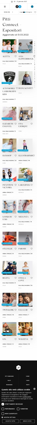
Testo (27, 385)
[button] (18, 417)
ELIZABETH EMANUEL (8, 125)
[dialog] (18, 405)
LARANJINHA (24, 185)
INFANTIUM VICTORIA (8, 186)
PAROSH (22, 249)
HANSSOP (7, 156)
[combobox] (34, 389)
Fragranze (9, 385)
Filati (9, 380)
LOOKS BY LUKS (7, 218)
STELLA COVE (22, 279)
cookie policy (27, 397)
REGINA (6, 278)
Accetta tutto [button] (10, 421)
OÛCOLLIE (7, 249)
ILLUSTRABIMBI (25, 156)
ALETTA (6, 57)
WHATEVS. (23, 339)
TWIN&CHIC (8, 310)
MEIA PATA (23, 217)
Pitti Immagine (9, 376)
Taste (27, 380)
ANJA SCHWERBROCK (25, 58)
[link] (32, 6)
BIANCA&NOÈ (24, 88)
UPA (4, 339)
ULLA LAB (22, 310)
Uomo (27, 376)
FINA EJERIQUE (23, 125)
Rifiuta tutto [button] (27, 421)
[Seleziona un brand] (18, 6)
